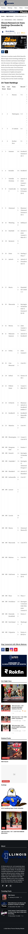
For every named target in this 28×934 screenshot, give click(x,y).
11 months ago (17, 711)
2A (2, 19)
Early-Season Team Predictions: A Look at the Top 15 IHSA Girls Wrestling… (17, 912)
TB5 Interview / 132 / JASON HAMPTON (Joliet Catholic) (19, 727)
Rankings (19, 19)
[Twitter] (6, 885)
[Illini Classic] (14, 750)
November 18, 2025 (15, 906)
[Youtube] (16, 649)
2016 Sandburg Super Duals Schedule (12, 808)
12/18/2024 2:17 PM (11, 33)
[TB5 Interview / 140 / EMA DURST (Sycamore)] (5, 719)
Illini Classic (4, 761)
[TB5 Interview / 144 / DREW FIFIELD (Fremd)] (14, 693)
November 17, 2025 (15, 916)
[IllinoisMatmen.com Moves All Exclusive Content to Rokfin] (4, 905)
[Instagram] (11, 649)
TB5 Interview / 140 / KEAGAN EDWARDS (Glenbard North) (18, 707)
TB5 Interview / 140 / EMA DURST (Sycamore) (19, 717)
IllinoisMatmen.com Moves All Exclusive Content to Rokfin (17, 903)
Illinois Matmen (10, 31)
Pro (15, 19)
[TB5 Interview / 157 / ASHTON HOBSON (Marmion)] (14, 820)
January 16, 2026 (14, 897)
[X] (7, 649)
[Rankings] (14, 774)
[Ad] (14, 12)
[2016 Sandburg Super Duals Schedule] (14, 797)
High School (8, 19)
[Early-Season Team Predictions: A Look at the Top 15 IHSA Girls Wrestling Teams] (4, 913)
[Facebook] (3, 649)
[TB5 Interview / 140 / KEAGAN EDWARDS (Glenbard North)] (5, 708)
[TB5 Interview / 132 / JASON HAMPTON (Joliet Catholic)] (5, 728)
